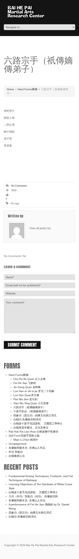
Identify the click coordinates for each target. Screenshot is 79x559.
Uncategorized (17, 443)
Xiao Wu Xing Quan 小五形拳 (31, 403)
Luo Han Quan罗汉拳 (26, 395)
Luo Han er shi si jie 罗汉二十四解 (33, 391)
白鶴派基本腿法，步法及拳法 (30, 427)
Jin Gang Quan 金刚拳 (27, 387)
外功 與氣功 (16, 451)
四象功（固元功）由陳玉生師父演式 (34, 415)
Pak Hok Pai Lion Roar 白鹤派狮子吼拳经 (33, 431)
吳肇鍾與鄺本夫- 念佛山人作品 (27, 447)
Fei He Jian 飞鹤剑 (24, 383)
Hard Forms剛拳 (28, 89)
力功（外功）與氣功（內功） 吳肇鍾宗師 (33, 496)
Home (10, 89)
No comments (19, 185)
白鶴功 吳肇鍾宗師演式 (27, 419)
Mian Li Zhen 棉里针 (25, 439)
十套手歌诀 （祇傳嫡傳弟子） (31, 411)
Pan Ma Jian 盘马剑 (25, 399)
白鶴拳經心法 (17, 455)
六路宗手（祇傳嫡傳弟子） (29, 407)
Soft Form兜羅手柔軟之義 (24, 435)
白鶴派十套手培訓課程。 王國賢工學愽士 (38, 423)
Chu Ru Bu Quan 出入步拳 (29, 379)
